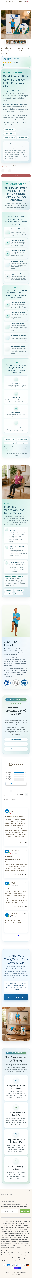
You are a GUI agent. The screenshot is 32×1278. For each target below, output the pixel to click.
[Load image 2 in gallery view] (12, 42)
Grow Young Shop (14, 1272)
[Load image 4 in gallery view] (20, 42)
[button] (23, 842)
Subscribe (25, 1211)
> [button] (21, 935)
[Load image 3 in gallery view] (16, 42)
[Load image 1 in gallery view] (8, 42)
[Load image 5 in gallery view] (24, 42)
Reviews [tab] (7, 791)
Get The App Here (16, 997)
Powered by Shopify (16, 1274)
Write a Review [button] (17, 784)
